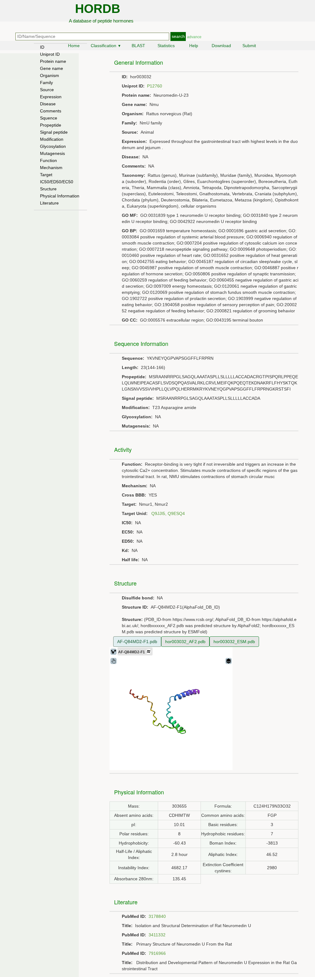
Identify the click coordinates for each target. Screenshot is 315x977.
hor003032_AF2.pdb (185, 641)
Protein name (53, 61)
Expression (51, 96)
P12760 (154, 85)
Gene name (51, 68)
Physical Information (59, 195)
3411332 (157, 934)
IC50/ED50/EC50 (56, 181)
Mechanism (51, 167)
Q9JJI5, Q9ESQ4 (168, 513)
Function (48, 160)
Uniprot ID (50, 54)
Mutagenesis (52, 153)
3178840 (157, 916)
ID (42, 47)
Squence (48, 118)
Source (47, 89)
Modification (51, 139)
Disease (48, 103)
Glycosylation (53, 146)
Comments (50, 110)
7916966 (157, 953)
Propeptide (50, 125)
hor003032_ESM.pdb (234, 641)
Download (221, 45)
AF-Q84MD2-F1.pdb (137, 641)
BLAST (138, 45)
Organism (49, 75)
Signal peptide (54, 132)
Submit (249, 45)
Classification (106, 45)
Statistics (166, 45)
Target (46, 174)
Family (46, 82)
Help (193, 45)
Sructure (48, 188)
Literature (49, 203)
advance (194, 36)
